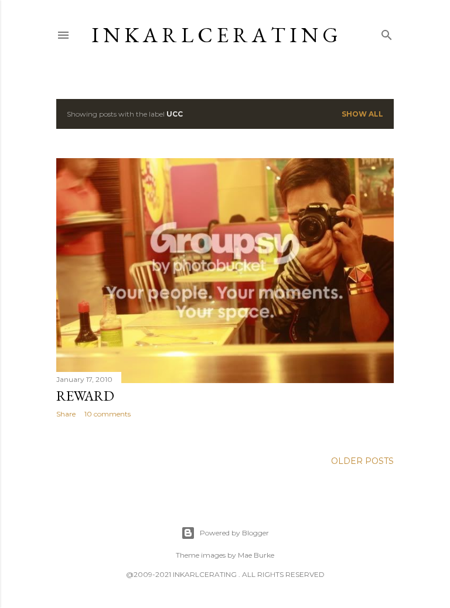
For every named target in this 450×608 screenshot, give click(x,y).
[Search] (387, 32)
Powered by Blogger (234, 532)
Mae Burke (256, 555)
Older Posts (362, 461)
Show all (362, 114)
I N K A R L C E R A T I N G (214, 35)
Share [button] (66, 413)
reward (85, 396)
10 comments (107, 413)
